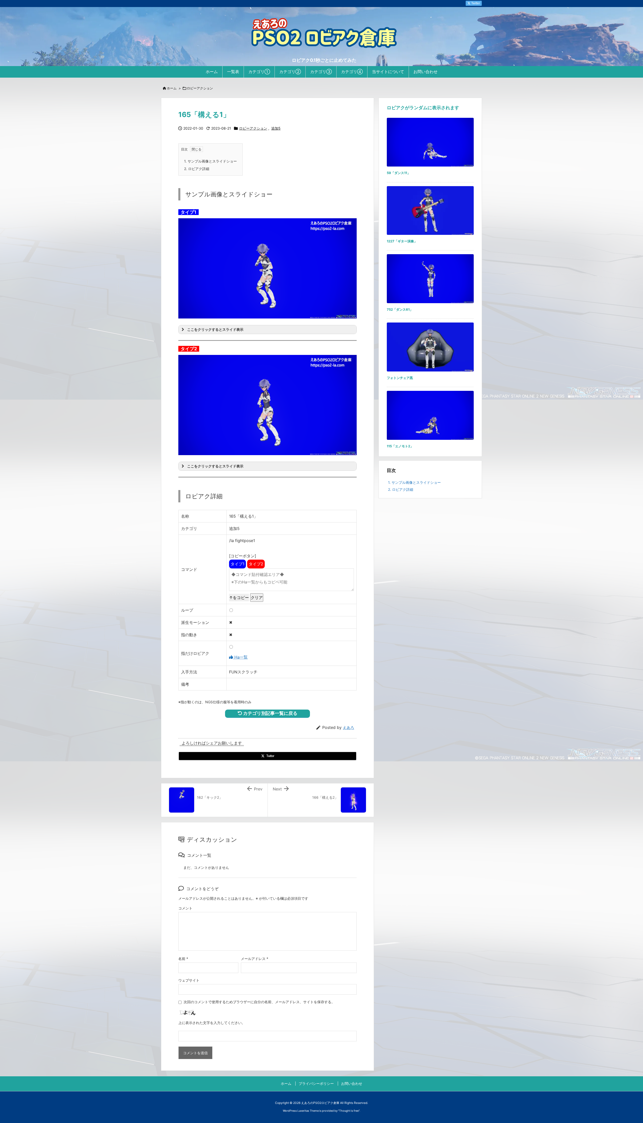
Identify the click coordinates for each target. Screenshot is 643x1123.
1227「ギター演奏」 (402, 241)
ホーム (172, 88)
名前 (183, 958)
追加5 (276, 128)
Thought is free (349, 1110)
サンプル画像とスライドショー (210, 161)
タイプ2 (256, 563)
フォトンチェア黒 (400, 378)
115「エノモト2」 (400, 446)
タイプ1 (237, 563)
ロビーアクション (200, 88)
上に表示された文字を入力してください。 (211, 1023)
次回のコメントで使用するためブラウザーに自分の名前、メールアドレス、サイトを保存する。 (259, 1002)
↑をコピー (239, 597)
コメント (185, 908)
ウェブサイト (188, 980)
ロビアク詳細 (196, 169)
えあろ (348, 727)
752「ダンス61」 (400, 309)
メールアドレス (254, 958)
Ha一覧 (240, 657)
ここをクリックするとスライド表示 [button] (215, 329)
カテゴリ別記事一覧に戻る (269, 713)
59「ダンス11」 (398, 173)
